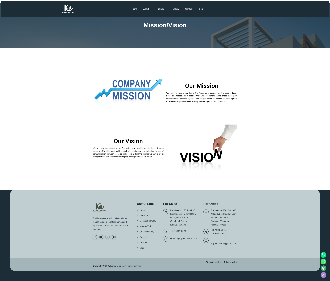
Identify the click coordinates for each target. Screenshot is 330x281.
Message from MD (148, 221)
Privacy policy (230, 262)
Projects (160, 9)
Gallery (175, 9)
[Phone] (323, 255)
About (146, 9)
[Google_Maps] (323, 268)
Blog (201, 9)
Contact (188, 9)
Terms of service (213, 262)
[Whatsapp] (323, 261)
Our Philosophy (147, 232)
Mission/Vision (146, 226)
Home (134, 9)
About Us (144, 215)
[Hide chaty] (323, 275)
